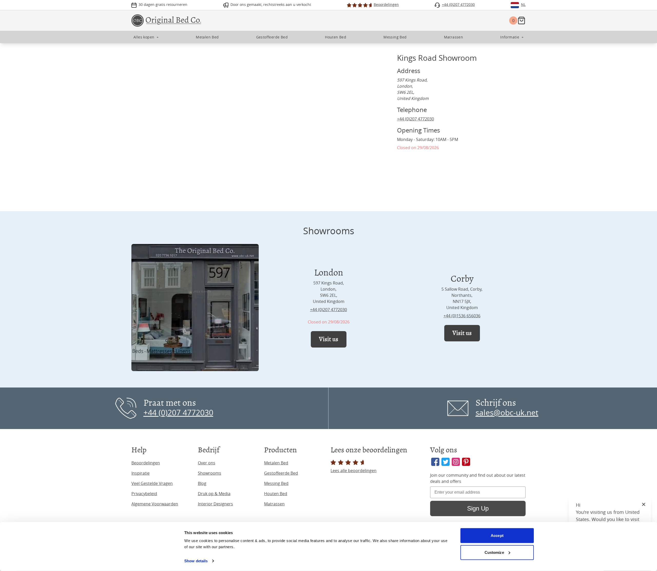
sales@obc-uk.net (507, 412)
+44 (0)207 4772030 (415, 119)
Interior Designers (215, 504)
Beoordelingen (145, 463)
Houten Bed (275, 493)
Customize (494, 552)
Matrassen (274, 504)
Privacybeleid (144, 493)
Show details (196, 561)
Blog (202, 483)
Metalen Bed (276, 463)
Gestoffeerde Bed (281, 473)
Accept (497, 535)
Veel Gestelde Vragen (152, 483)
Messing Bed (276, 483)
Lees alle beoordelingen (353, 470)
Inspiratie (140, 473)
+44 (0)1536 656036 (461, 316)
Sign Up (478, 508)
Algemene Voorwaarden (154, 504)
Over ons (206, 463)
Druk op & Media (214, 493)
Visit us (328, 339)
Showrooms (209, 473)
